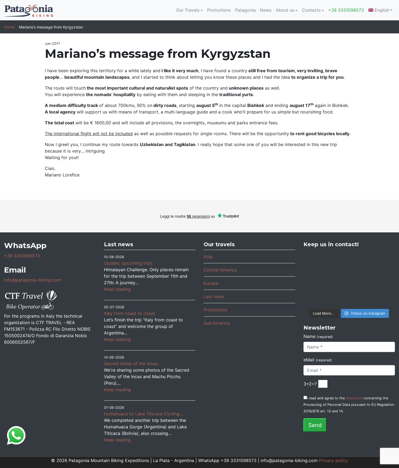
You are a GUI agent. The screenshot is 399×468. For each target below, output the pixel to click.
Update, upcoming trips (128, 263)
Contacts (311, 10)
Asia (208, 256)
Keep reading (117, 289)
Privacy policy (333, 460)
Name (318, 336)
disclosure (354, 398)
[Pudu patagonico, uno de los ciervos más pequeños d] (349, 261)
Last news (214, 296)
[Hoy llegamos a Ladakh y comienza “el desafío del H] (318, 261)
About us (285, 10)
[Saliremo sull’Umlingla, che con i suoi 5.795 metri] (380, 295)
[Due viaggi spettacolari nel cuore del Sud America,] (380, 261)
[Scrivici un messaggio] (16, 435)
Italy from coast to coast (129, 313)
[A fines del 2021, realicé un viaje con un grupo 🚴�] (349, 278)
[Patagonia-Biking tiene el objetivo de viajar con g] (318, 295)
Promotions (219, 10)
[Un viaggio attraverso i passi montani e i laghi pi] (318, 278)
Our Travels (187, 10)
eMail (317, 359)
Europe (211, 283)
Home (9, 27)
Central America (220, 270)
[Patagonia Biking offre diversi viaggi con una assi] (349, 295)
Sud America (217, 323)
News (265, 10)
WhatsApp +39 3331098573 (227, 460)
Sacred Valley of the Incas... (132, 363)
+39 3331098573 (346, 10)
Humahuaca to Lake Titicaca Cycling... (143, 413)
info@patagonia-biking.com (32, 280)
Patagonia (245, 10)
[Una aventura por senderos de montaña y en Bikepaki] (380, 278)
